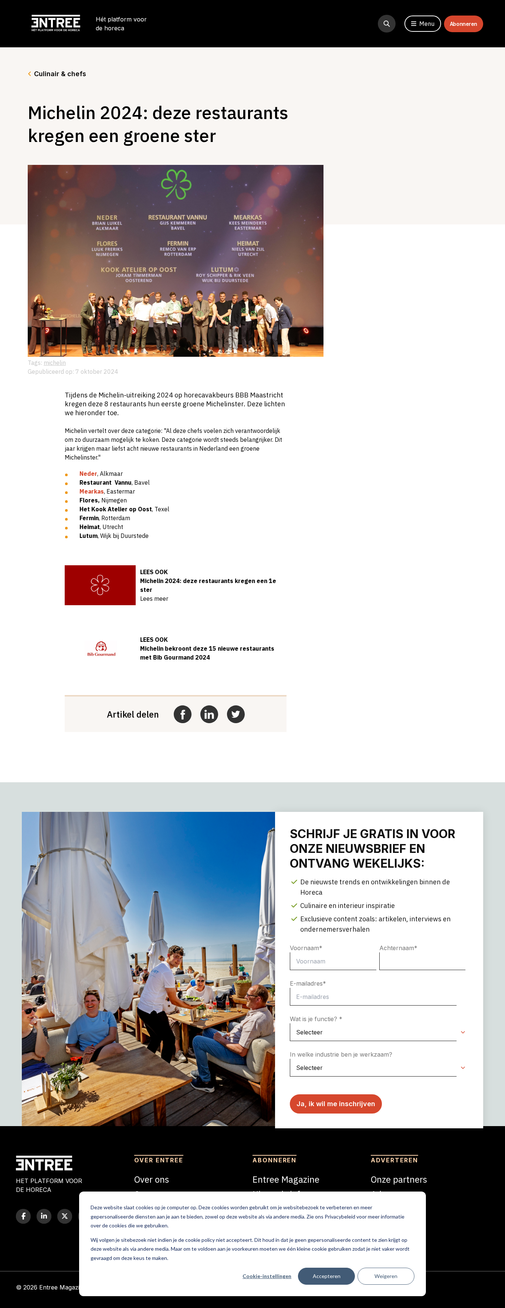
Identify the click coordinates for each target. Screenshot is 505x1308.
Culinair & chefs (60, 74)
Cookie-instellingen (267, 1276)
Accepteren (326, 1276)
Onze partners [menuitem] (399, 1179)
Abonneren (463, 24)
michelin (55, 362)
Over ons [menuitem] (151, 1179)
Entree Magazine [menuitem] (286, 1179)
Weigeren (385, 1276)
